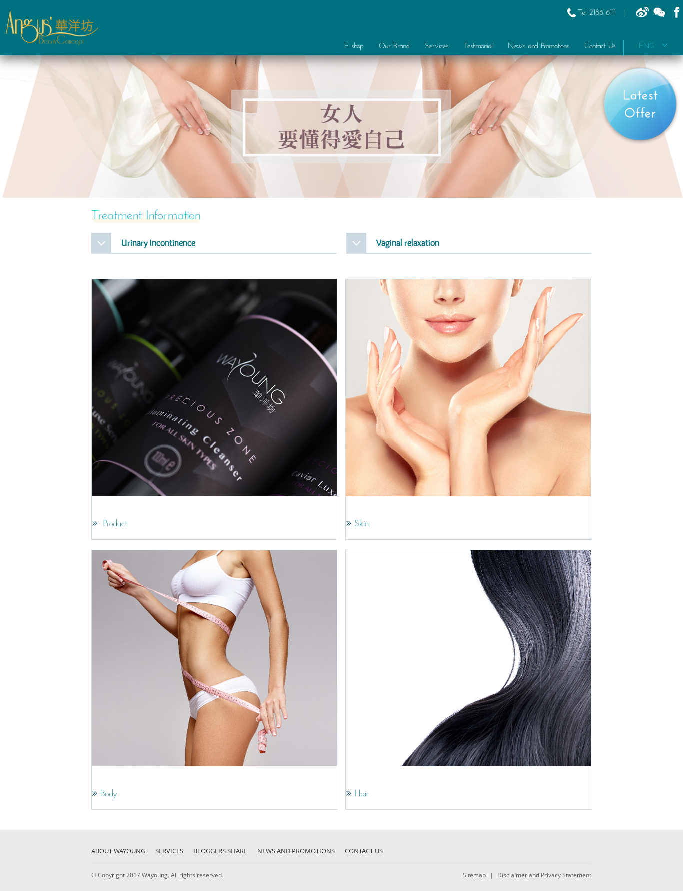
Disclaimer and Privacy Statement (544, 875)
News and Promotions (539, 46)
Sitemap (475, 875)
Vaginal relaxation (408, 242)
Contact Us (600, 46)
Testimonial (478, 46)
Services (170, 850)
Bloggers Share (221, 850)
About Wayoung (119, 850)
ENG (650, 46)
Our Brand (394, 46)
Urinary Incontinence (159, 242)
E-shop (354, 46)
